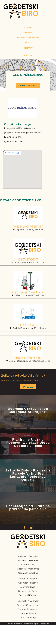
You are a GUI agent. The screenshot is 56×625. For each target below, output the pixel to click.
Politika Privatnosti (14, 624)
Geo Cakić (28, 325)
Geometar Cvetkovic (28, 292)
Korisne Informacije (28, 37)
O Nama (28, 32)
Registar (28, 27)
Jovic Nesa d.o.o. (28, 358)
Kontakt (28, 48)
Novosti (28, 43)
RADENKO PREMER (28, 226)
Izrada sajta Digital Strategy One (36, 624)
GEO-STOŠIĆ (28, 259)
